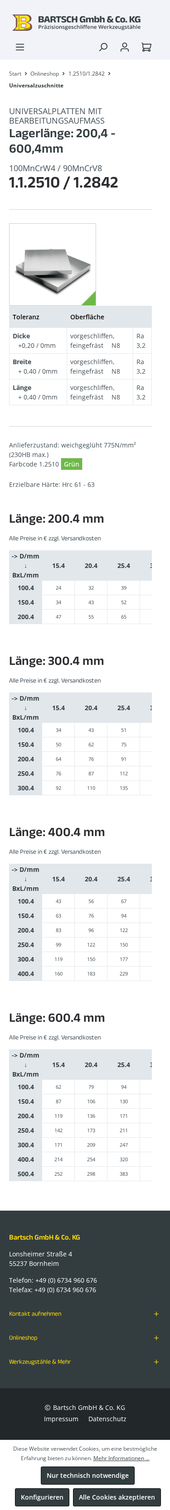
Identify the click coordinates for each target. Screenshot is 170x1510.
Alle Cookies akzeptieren (117, 1497)
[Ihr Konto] (125, 47)
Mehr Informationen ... (121, 1458)
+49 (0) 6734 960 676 (66, 1280)
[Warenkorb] (148, 47)
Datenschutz (107, 1418)
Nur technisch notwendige (88, 1475)
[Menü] (20, 47)
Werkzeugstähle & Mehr (40, 1361)
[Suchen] (103, 47)
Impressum (61, 1418)
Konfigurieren (42, 1497)
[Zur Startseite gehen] (85, 22)
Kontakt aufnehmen (35, 1313)
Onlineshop (23, 1337)
